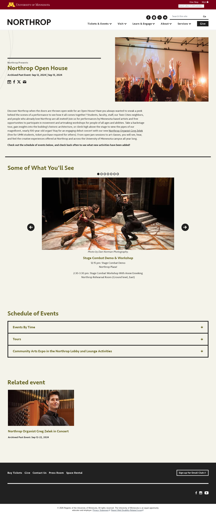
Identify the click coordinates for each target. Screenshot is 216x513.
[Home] (29, 21)
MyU (204, 2)
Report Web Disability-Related (126, 510)
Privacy (100, 510)
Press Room (56, 473)
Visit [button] (121, 23)
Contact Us (40, 473)
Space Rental (74, 473)
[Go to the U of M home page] (28, 5)
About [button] (165, 23)
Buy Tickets (14, 473)
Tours (17, 339)
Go (204, 16)
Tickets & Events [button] (98, 23)
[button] (31, 227)
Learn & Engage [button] (142, 23)
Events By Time (24, 327)
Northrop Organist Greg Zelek (126, 130)
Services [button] (183, 23)
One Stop (194, 2)
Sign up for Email (191, 472)
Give (203, 23)
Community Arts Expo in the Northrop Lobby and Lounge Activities (62, 351)
